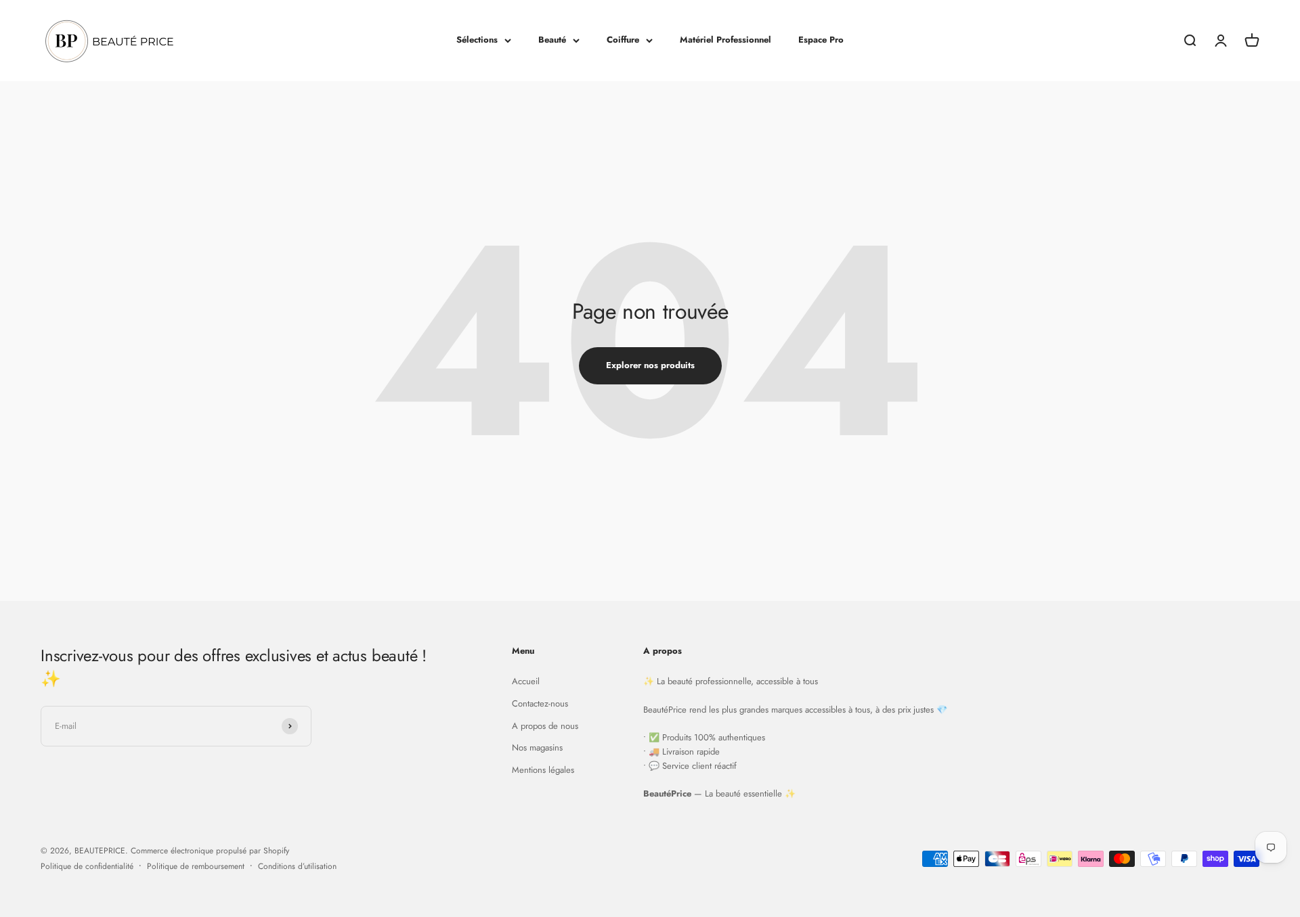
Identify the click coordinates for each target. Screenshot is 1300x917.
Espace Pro (821, 39)
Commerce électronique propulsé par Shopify (210, 851)
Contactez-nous (540, 703)
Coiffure (623, 39)
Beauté (552, 39)
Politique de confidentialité (87, 866)
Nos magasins (537, 747)
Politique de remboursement (195, 866)
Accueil (526, 681)
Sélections (477, 39)
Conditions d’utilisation (297, 866)
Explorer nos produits (650, 365)
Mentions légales (543, 769)
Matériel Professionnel (725, 39)
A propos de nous (545, 725)
